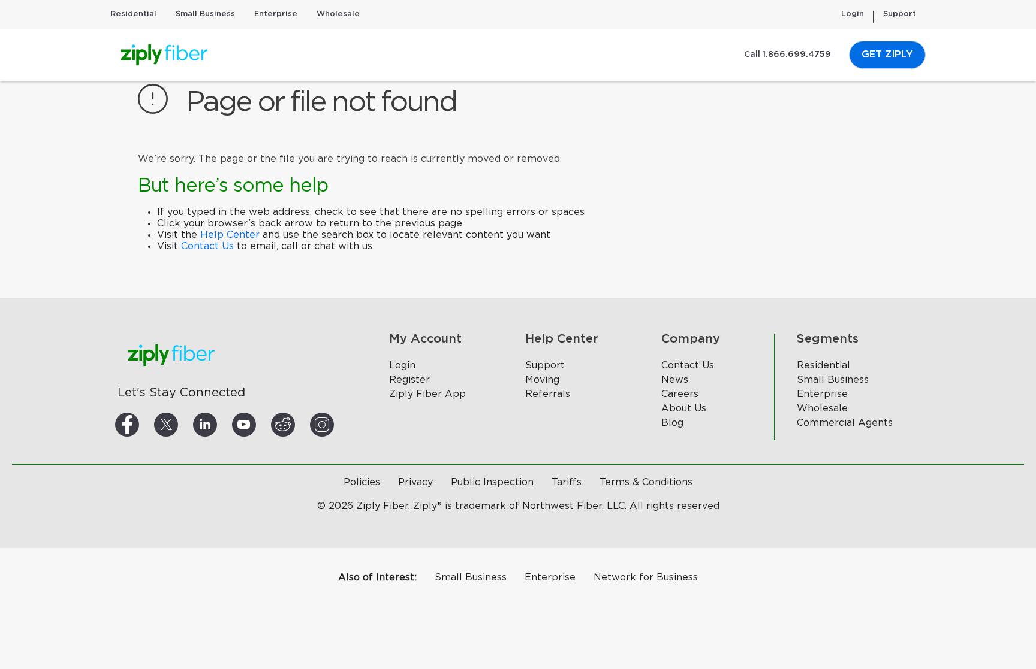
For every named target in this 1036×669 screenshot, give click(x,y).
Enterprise (275, 14)
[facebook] (141, 424)
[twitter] (180, 424)
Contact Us (207, 246)
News (674, 380)
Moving (542, 380)
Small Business (205, 14)
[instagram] (336, 424)
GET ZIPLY (887, 54)
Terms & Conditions (646, 482)
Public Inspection (492, 482)
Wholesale (338, 14)
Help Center (230, 235)
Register (409, 380)
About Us (683, 408)
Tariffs (567, 482)
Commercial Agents (845, 423)
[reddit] (297, 424)
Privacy (415, 482)
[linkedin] (219, 424)
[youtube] (258, 424)
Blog (672, 423)
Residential (133, 14)
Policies (362, 482)
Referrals (547, 394)
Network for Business (646, 577)
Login (852, 14)
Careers (679, 394)
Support (899, 14)
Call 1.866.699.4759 (787, 54)
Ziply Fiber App (427, 394)
